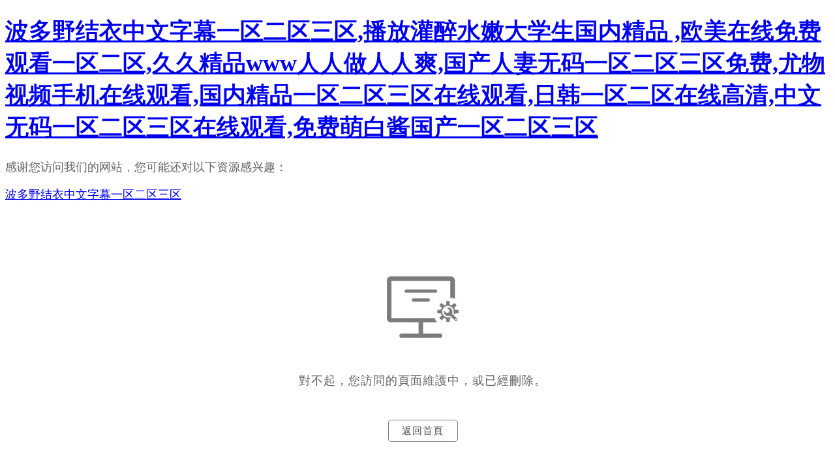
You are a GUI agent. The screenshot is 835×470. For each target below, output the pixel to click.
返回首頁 (423, 431)
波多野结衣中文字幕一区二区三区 (93, 194)
